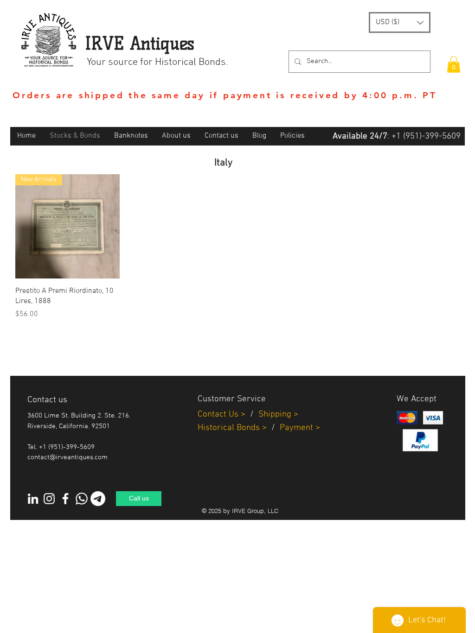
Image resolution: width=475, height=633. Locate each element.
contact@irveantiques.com (67, 457)
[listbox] (399, 22)
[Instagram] (49, 498)
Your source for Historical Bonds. (157, 62)
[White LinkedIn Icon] (33, 498)
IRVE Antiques (139, 43)
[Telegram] (97, 498)
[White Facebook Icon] (65, 498)
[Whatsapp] (81, 498)
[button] (399, 22)
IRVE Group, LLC (255, 510)
